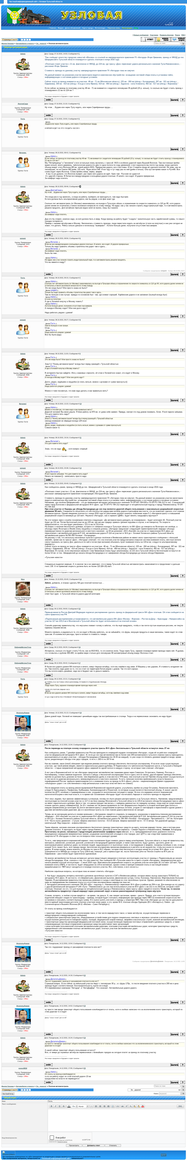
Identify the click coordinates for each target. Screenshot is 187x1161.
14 (81, 579)
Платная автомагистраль (59, 43)
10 (81, 404)
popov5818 (23, 1068)
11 (80, 437)
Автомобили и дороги (25, 43)
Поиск (177, 35)
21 (85, 943)
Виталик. (22, 153)
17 (79, 663)
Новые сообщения (141, 35)
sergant (23, 238)
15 (79, 609)
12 (81, 468)
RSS (183, 35)
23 (85, 1006)
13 (81, 483)
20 (85, 745)
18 (79, 679)
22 (85, 975)
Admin (22, 54)
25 (85, 1068)
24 (85, 1038)
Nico (23, 579)
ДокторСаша (23, 104)
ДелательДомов (22, 713)
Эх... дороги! (41, 43)
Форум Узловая (7, 43)
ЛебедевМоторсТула (22, 647)
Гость (23, 119)
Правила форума (167, 35)
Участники (154, 35)
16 (79, 647)
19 (81, 713)
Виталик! (22, 404)
